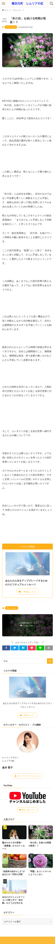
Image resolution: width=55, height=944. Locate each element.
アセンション (11, 27)
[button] (6, 647)
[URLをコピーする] (49, 647)
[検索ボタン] (51, 3)
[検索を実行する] (50, 661)
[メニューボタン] (3, 3)
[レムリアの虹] (27, 3)
